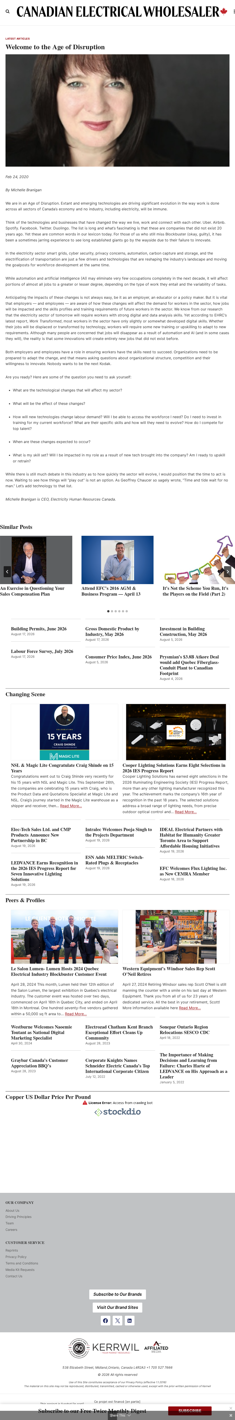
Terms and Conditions (22, 1263)
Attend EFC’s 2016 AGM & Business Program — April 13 (110, 591)
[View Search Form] (7, 11)
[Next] (227, 571)
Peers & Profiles (25, 900)
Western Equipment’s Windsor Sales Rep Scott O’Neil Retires (169, 971)
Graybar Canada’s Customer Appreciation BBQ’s (39, 1063)
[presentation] (36, 560)
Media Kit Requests (20, 1270)
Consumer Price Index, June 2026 (118, 657)
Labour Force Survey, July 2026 (42, 651)
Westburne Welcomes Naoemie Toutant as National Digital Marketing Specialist (41, 1032)
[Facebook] (105, 1320)
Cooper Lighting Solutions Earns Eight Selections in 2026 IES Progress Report (174, 768)
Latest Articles (18, 38)
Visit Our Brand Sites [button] (117, 1307)
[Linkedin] (129, 1320)
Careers (11, 1230)
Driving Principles (18, 1217)
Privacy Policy (16, 1257)
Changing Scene (25, 694)
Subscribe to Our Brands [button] (117, 1294)
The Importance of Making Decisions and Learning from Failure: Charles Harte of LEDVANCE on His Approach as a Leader (193, 1066)
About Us (12, 1210)
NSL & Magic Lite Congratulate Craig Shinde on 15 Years (62, 768)
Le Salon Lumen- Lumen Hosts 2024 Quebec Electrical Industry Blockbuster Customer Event (59, 971)
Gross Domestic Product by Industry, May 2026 (112, 631)
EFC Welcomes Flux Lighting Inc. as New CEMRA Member (193, 871)
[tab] (108, 611)
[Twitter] (117, 1320)
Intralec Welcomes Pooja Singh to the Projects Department (118, 832)
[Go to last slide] (7, 571)
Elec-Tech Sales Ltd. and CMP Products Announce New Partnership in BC (41, 835)
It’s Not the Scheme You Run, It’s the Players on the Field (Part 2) (195, 591)
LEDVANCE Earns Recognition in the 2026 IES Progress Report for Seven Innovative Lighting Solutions (44, 871)
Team (10, 1223)
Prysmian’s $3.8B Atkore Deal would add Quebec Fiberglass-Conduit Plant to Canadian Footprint (189, 665)
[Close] (231, 1408)
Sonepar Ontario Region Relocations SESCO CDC (185, 1029)
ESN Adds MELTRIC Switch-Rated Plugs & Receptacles (114, 860)
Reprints (12, 1250)
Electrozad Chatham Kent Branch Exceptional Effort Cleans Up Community (119, 1032)
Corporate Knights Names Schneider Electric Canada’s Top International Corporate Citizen (117, 1066)
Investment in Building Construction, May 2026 (183, 631)
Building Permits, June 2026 (39, 629)
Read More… (71, 805)
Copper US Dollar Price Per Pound (48, 1097)
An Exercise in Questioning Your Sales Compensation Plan (32, 591)
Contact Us (14, 1276)
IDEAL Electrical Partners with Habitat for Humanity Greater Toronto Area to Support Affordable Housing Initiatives (191, 838)
